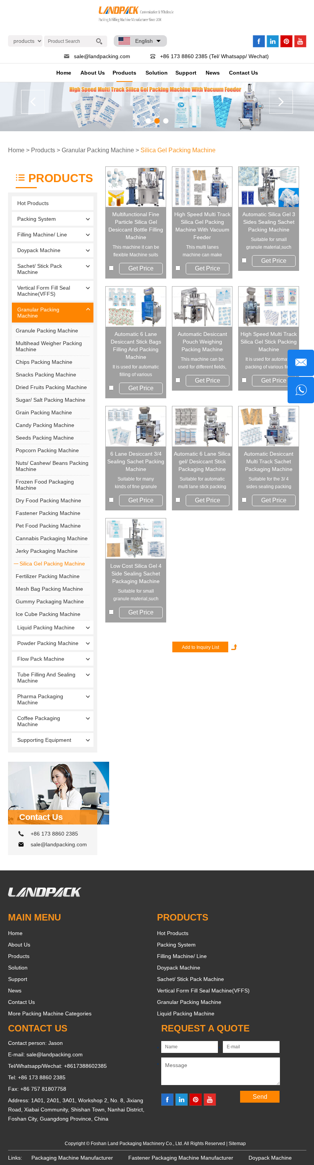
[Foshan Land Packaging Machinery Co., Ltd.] (45, 895)
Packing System (36, 219)
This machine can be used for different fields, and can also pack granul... (202, 364)
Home (63, 73)
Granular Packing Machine (98, 150)
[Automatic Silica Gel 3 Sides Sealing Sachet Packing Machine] (269, 187)
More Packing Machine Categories (50, 1013)
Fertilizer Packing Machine (48, 576)
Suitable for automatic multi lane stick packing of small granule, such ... (202, 483)
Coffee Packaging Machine (38, 721)
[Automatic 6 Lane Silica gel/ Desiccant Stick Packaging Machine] (202, 426)
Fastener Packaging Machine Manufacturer (180, 1158)
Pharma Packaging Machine (40, 699)
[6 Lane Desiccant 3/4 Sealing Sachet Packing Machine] (136, 426)
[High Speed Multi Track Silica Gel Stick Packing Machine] (269, 307)
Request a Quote (205, 1028)
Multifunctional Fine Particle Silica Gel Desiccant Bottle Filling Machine (135, 225)
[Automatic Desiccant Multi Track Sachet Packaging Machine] (269, 426)
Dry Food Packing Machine (48, 500)
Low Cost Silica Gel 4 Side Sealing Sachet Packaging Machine (136, 573)
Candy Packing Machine (45, 425)
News (213, 73)
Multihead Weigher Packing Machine (49, 346)
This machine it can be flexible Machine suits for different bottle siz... (136, 251)
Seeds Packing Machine (45, 438)
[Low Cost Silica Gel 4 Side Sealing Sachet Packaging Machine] (136, 538)
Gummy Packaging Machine (50, 601)
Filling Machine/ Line (42, 234)
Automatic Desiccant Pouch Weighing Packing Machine (202, 341)
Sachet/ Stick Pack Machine (39, 269)
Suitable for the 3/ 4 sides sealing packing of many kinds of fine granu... (268, 483)
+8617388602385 (85, 1066)
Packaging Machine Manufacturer (72, 1158)
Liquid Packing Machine (46, 627)
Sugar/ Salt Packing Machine (50, 400)
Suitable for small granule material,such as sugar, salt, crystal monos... (136, 595)
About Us (92, 73)
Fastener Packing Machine (48, 513)
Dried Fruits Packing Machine (51, 387)
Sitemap (237, 1143)
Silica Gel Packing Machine (178, 150)
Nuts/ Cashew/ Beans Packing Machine (52, 466)
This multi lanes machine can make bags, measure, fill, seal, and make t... (202, 251)
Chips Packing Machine (44, 362)
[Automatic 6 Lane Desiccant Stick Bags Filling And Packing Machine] (136, 307)
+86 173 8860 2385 (54, 834)
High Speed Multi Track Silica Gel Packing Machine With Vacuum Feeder (202, 225)
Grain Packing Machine (44, 412)
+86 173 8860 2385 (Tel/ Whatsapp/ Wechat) (214, 56)
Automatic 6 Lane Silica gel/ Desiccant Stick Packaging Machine (202, 461)
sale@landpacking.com (102, 56)
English (144, 41)
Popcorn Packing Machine (47, 450)
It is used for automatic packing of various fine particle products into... (268, 364)
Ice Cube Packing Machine (48, 614)
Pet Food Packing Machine (48, 526)
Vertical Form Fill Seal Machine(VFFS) (43, 291)
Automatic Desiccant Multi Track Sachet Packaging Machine (268, 461)
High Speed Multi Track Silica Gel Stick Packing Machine (268, 341)
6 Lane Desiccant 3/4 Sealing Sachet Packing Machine (135, 461)
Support (185, 73)
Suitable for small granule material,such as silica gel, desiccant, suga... (269, 244)
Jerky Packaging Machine (47, 551)
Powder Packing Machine (47, 643)
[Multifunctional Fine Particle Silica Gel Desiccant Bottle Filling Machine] (136, 187)
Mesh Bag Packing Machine (49, 589)
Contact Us (243, 73)
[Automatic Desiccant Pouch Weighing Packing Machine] (202, 307)
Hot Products (33, 203)
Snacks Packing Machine (46, 374)
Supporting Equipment (44, 740)
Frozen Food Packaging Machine (45, 485)
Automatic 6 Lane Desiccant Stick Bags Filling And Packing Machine (136, 345)
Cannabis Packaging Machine (52, 538)
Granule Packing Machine (47, 331)
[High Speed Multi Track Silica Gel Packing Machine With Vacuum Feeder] (202, 187)
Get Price (141, 268)
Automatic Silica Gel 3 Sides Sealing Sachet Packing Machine (268, 222)
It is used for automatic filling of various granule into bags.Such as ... (136, 371)
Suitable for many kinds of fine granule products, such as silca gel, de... (135, 483)
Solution (157, 73)
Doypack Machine (39, 250)
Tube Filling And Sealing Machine (46, 677)
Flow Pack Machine (40, 659)
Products (124, 73)
